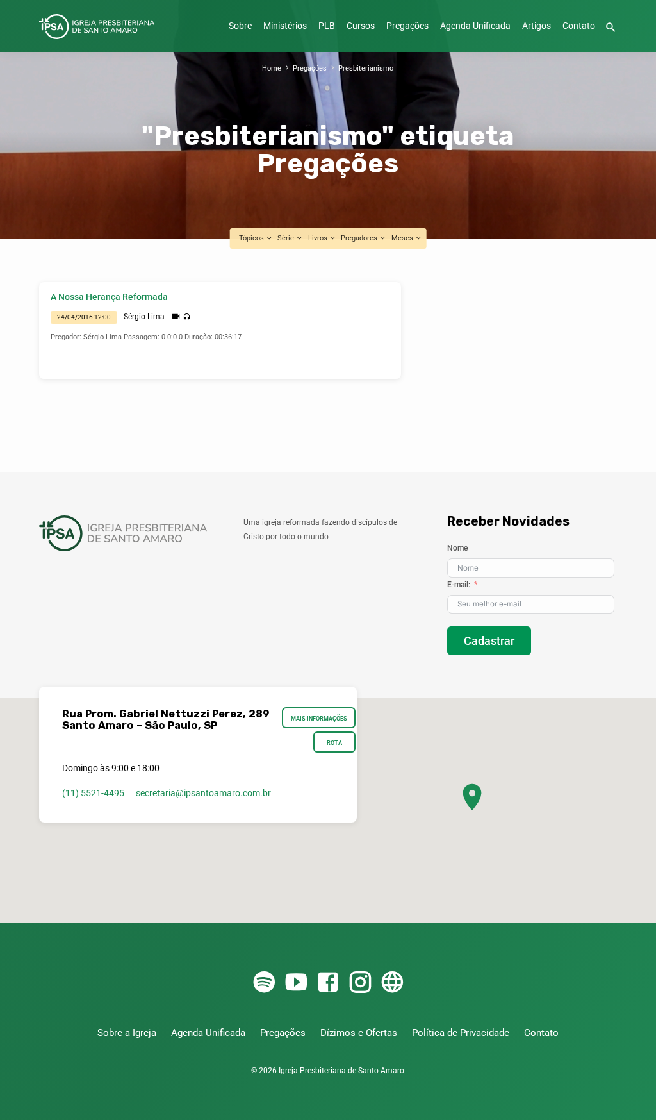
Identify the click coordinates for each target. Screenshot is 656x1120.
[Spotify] (264, 983)
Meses (403, 238)
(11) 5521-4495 (93, 793)
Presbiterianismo (365, 68)
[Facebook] (328, 983)
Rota (334, 742)
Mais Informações (319, 718)
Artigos (536, 26)
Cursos (361, 26)
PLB (326, 26)
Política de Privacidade (460, 1033)
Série (286, 238)
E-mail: (458, 584)
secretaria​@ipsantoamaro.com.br (203, 793)
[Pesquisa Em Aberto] (611, 28)
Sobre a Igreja (126, 1033)
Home (271, 68)
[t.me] (392, 983)
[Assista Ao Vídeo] (176, 316)
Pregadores (360, 238)
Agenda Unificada (475, 26)
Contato (578, 26)
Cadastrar (489, 641)
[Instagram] (360, 983)
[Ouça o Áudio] (187, 317)
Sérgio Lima (144, 316)
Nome (457, 548)
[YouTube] (296, 983)
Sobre (240, 26)
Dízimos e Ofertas (358, 1033)
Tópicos (252, 238)
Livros (318, 238)
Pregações (407, 26)
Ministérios (285, 26)
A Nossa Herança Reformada (109, 297)
